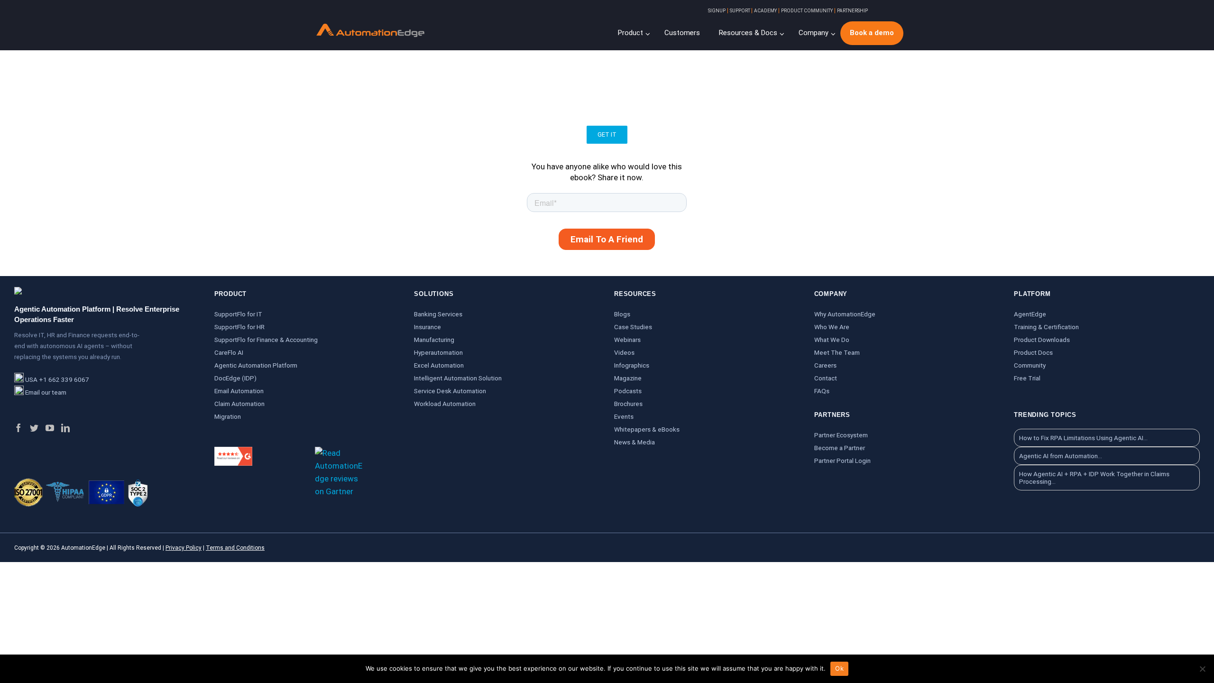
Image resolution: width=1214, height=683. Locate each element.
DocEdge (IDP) (235, 378)
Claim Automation (239, 403)
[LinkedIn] (65, 428)
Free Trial (1027, 378)
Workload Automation (445, 403)
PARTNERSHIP (852, 10)
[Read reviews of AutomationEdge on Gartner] (338, 453)
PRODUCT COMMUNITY (807, 10)
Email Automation (239, 391)
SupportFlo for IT (238, 314)
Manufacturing (434, 339)
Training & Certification (1046, 327)
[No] (1202, 669)
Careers (825, 365)
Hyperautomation (438, 352)
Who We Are (831, 327)
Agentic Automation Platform (255, 365)
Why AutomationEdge (844, 314)
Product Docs (1033, 352)
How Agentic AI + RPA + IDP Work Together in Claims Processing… (1094, 477)
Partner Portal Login (842, 460)
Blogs (622, 314)
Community (1030, 365)
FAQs (821, 391)
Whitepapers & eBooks (647, 429)
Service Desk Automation (450, 391)
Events (624, 416)
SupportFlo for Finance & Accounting (266, 339)
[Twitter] (34, 428)
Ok (839, 668)
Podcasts (628, 391)
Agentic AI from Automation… (1060, 456)
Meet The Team (837, 352)
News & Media (634, 442)
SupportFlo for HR (239, 327)
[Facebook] (18, 428)
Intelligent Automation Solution (458, 378)
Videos (624, 352)
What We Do (831, 339)
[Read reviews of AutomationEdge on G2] (233, 453)
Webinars (627, 339)
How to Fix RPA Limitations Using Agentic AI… (1083, 438)
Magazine (628, 378)
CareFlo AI (228, 352)
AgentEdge (1030, 314)
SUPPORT (740, 10)
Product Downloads (1042, 339)
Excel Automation (439, 365)
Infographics (631, 365)
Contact (825, 378)
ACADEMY (765, 10)
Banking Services (438, 314)
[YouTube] (50, 428)
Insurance (427, 327)
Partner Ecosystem (841, 435)
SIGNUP (717, 10)
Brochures (628, 403)
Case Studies (633, 327)
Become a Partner (839, 448)
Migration (227, 416)
